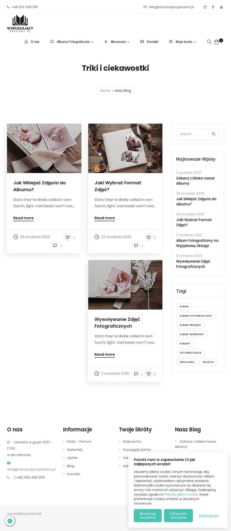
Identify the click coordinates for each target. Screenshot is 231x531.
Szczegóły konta (137, 449)
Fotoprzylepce (190, 353)
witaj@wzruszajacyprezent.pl (31, 469)
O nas (34, 42)
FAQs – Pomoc (79, 441)
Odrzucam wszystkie (178, 515)
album (184, 306)
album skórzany (192, 334)
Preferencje (209, 515)
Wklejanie (187, 362)
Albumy (185, 343)
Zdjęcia (208, 362)
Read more (23, 218)
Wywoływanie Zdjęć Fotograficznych (193, 264)
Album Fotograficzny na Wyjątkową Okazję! (197, 243)
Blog (70, 465)
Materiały (75, 449)
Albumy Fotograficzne (73, 42)
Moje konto (183, 42)
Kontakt (152, 42)
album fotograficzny (196, 315)
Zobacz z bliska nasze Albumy (195, 181)
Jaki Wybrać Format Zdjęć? (194, 222)
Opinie (72, 457)
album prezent (190, 325)
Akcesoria (118, 42)
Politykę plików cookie (181, 494)
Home (105, 90)
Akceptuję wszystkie (147, 515)
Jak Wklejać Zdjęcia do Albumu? (196, 202)
